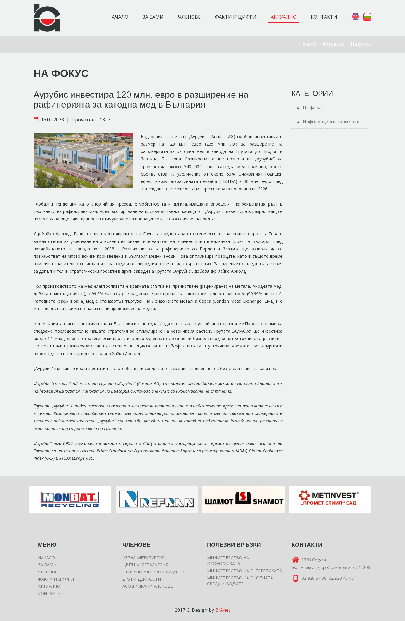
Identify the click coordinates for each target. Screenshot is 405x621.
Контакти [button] (324, 17)
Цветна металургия (145, 565)
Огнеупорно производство (155, 572)
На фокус (361, 44)
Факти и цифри (56, 579)
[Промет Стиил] (244, 499)
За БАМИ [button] (153, 17)
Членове (47, 572)
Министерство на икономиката (228, 560)
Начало (118, 17)
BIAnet (222, 610)
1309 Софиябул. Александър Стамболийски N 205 (330, 563)
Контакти (49, 593)
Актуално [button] (283, 17)
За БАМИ (47, 565)
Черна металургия (143, 557)
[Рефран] (70, 499)
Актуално (334, 44)
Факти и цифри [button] (235, 17)
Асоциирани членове (147, 586)
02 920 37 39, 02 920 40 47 (328, 578)
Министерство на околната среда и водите (240, 581)
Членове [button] (189, 17)
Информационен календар (332, 121)
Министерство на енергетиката (244, 570)
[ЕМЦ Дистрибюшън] (330, 499)
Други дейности (141, 579)
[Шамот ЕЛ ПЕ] (157, 499)
